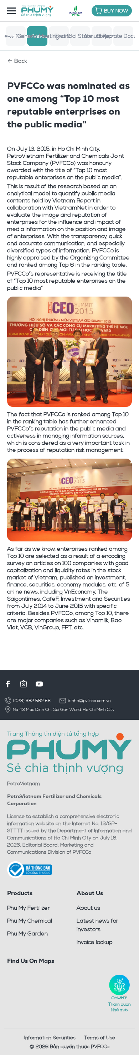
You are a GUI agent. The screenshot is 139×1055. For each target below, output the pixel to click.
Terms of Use (99, 1037)
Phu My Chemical (29, 920)
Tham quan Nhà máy (119, 1006)
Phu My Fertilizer (28, 907)
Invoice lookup (95, 942)
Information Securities (50, 1037)
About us (88, 907)
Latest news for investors (97, 924)
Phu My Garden (27, 933)
